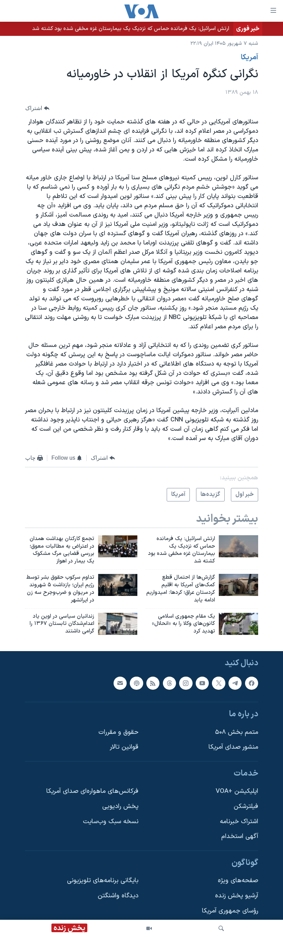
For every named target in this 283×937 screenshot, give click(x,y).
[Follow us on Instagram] (185, 683)
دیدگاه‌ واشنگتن (118, 895)
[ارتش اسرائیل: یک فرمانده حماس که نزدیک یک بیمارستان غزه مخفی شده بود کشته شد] (238, 546)
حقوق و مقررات (118, 732)
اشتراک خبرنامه (239, 821)
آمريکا (249, 57)
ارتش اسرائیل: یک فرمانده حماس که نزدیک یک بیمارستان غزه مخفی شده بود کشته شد (130, 28)
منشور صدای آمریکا (233, 747)
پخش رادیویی (120, 806)
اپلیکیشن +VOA (237, 791)
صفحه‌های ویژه (238, 881)
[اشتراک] (120, 683)
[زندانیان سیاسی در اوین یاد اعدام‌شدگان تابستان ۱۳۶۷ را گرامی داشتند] (117, 624)
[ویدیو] (149, 928)
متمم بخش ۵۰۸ (236, 732)
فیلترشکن (246, 806)
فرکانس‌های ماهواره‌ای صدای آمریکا (92, 791)
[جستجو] (221, 928)
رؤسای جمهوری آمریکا (230, 911)
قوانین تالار (124, 747)
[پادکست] (136, 683)
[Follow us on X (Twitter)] (218, 683)
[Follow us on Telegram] (235, 683)
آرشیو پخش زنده (236, 895)
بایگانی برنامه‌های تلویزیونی (102, 881)
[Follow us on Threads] (169, 683)
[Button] (37, 108)
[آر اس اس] (152, 683)
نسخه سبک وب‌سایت (110, 821)
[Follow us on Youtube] (202, 683)
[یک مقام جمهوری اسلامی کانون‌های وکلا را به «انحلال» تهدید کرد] (238, 624)
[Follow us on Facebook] (251, 683)
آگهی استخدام (239, 836)
